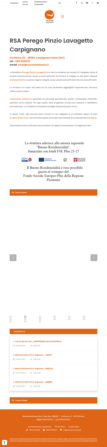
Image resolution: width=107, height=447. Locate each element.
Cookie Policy (73, 426)
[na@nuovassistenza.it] (97, 3)
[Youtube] (87, 3)
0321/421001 (34, 430)
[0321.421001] (92, 3)
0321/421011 (51, 430)
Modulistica (19, 331)
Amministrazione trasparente (40, 426)
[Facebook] (76, 3)
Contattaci (14, 3)
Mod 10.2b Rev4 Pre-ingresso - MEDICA (34, 368)
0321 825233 (22, 61)
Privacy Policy (60, 426)
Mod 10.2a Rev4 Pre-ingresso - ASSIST (33, 355)
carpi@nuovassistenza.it (33, 64)
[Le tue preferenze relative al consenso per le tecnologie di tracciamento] (4, 442)
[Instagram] (81, 3)
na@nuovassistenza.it (72, 430)
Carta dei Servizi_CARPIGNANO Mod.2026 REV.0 (38, 341)
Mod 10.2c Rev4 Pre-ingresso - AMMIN (33, 382)
